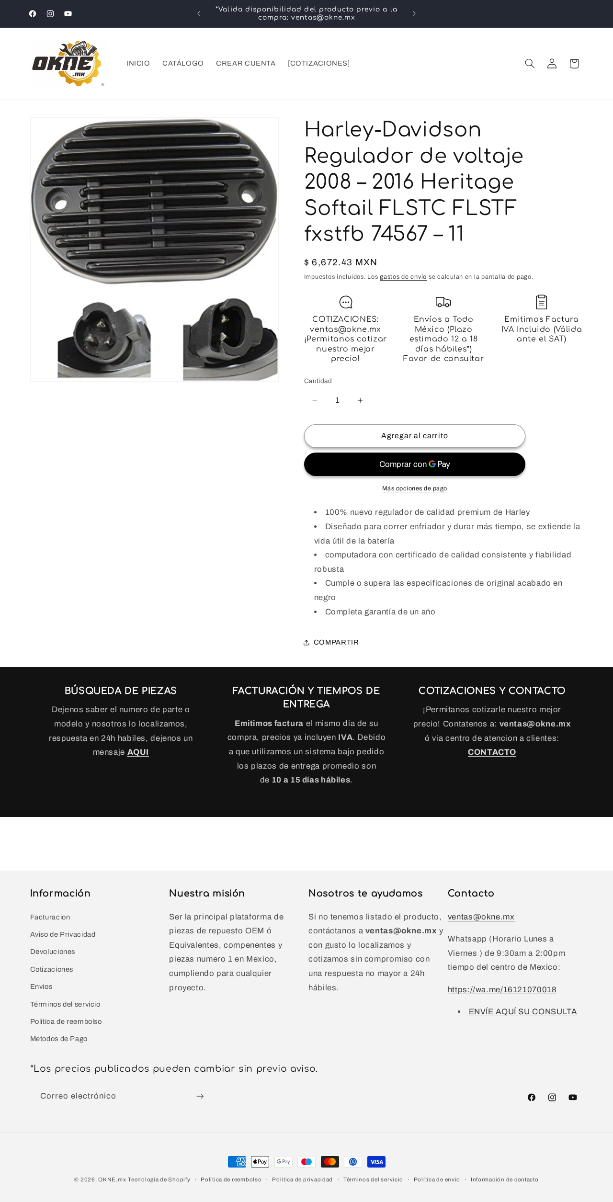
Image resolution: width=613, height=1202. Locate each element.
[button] (530, 64)
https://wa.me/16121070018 (502, 989)
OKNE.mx (112, 1179)
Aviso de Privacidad (63, 934)
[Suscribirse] (200, 1096)
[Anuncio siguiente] (414, 13)
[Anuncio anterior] (198, 13)
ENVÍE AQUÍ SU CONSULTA (523, 1011)
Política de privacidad (302, 1179)
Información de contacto (505, 1179)
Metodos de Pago (59, 1039)
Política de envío (437, 1179)
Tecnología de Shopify (159, 1179)
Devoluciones (53, 951)
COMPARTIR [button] (336, 642)
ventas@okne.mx (481, 916)
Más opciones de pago (415, 488)
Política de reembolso (66, 1021)
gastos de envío (403, 276)
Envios (41, 986)
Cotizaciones (52, 969)
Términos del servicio (65, 1004)
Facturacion (50, 917)
